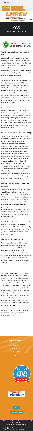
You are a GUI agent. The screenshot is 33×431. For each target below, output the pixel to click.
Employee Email (16, 413)
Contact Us (16, 345)
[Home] (16, 16)
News (16, 355)
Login (16, 407)
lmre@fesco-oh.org (7, 315)
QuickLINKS (16, 352)
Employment (16, 348)
